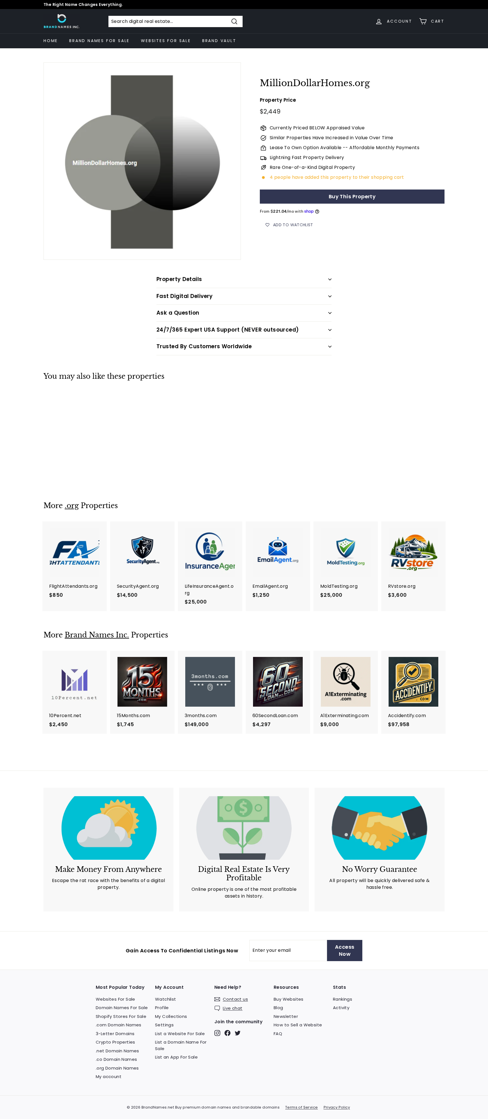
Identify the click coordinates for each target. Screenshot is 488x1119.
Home (50, 40)
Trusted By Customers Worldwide (204, 346)
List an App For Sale (176, 1057)
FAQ (278, 1034)
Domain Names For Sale (122, 1008)
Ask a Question (177, 313)
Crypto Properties (115, 1042)
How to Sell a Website (298, 1025)
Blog (278, 1008)
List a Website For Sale (180, 1034)
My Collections (171, 1016)
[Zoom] (142, 161)
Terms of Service (301, 1107)
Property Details (179, 279)
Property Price (278, 100)
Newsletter (286, 1016)
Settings (164, 1025)
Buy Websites (289, 999)
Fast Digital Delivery (184, 296)
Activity (341, 1008)
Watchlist (165, 999)
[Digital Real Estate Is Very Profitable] (244, 828)
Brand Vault (219, 40)
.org (72, 505)
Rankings (342, 999)
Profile (162, 1008)
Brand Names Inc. (97, 635)
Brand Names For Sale (99, 40)
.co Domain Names (116, 1059)
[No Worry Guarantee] (379, 828)
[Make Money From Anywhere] (108, 828)
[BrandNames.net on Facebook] (227, 1032)
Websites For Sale (166, 40)
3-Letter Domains (115, 1034)
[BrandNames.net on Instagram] (217, 1032)
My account (108, 1076)
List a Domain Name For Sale (181, 1045)
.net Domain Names (117, 1051)
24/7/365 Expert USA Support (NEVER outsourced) (227, 330)
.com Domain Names (118, 1025)
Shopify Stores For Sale (121, 1016)
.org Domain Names (117, 1068)
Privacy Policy (337, 1107)
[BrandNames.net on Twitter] (238, 1032)
